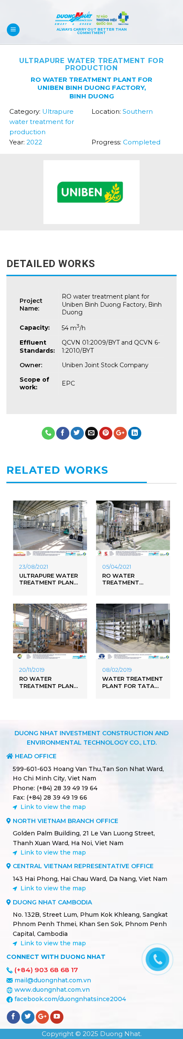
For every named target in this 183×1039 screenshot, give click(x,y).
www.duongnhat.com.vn (52, 989)
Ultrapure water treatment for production (91, 64)
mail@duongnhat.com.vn (52, 980)
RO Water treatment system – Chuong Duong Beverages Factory (131, 579)
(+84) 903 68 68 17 (46, 970)
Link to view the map (53, 807)
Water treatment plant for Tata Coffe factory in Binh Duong (132, 682)
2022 (34, 142)
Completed (141, 142)
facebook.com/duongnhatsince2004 (70, 999)
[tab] (91, 263)
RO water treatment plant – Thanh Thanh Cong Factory (48, 682)
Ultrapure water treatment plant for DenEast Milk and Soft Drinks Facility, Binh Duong (48, 579)
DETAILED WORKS (50, 264)
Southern (138, 111)
